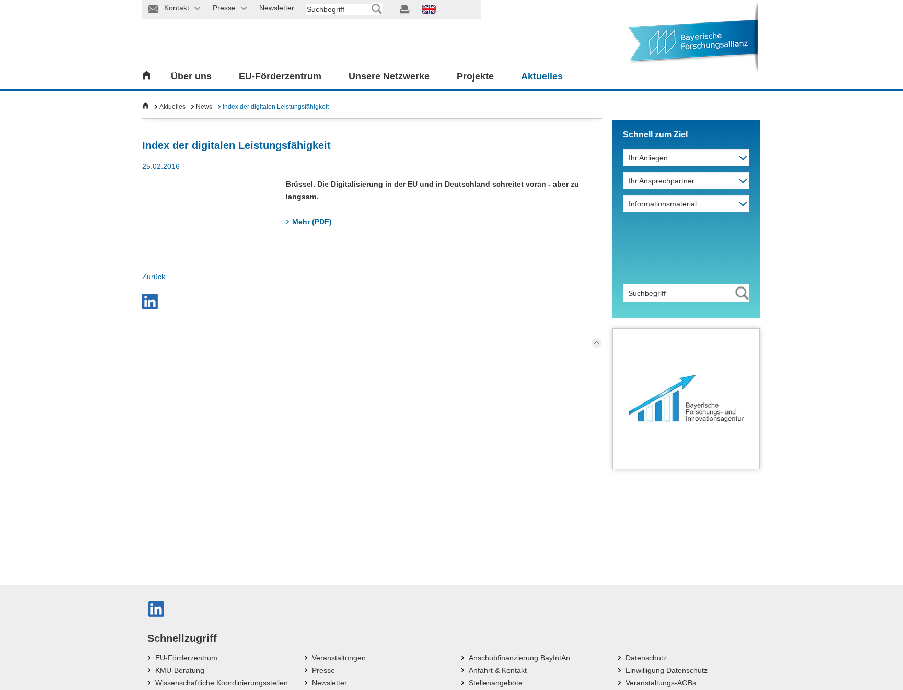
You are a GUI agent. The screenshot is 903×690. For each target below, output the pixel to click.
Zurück (153, 276)
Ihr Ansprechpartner (661, 181)
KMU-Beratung (179, 670)
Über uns (191, 76)
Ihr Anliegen (648, 158)
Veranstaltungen (339, 657)
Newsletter (329, 682)
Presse (323, 670)
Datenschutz (646, 657)
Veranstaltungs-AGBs (661, 682)
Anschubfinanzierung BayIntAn (519, 657)
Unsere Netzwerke (389, 76)
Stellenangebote (496, 682)
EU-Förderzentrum (280, 76)
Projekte (475, 76)
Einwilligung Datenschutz (667, 670)
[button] (150, 301)
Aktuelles (542, 76)
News (204, 106)
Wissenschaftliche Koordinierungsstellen (221, 682)
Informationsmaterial (663, 204)
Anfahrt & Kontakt (498, 670)
